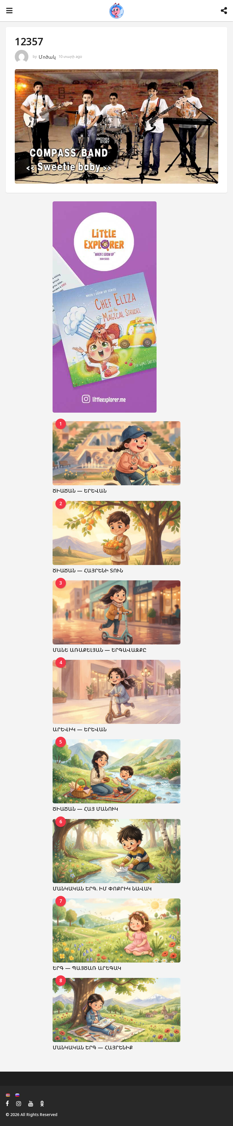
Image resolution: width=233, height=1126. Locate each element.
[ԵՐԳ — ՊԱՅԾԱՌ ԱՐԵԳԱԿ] (116, 930)
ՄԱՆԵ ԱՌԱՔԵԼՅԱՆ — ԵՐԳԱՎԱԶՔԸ (99, 649)
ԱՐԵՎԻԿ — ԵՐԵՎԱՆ (80, 729)
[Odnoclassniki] (42, 1103)
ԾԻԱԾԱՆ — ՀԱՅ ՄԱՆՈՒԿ (85, 808)
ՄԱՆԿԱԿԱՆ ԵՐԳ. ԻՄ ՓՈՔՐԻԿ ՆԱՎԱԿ (102, 888)
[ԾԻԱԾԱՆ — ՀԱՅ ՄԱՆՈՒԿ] (116, 771)
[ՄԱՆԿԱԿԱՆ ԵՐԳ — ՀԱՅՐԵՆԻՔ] (116, 1010)
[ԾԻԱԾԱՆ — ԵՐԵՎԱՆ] (116, 453)
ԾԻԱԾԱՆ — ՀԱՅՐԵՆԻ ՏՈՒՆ (88, 570)
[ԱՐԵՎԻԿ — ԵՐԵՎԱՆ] (116, 692)
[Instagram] (18, 1103)
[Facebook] (7, 1103)
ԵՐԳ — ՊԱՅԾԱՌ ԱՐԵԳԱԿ (87, 968)
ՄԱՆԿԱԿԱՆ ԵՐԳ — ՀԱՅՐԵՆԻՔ (93, 1047)
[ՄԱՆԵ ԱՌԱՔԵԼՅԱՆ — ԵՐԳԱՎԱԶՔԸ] (116, 612)
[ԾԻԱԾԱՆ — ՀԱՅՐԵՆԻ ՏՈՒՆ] (116, 533)
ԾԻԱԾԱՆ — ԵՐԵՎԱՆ (80, 490)
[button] (9, 11)
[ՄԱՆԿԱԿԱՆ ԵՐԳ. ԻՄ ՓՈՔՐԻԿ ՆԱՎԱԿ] (116, 851)
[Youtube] (30, 1103)
